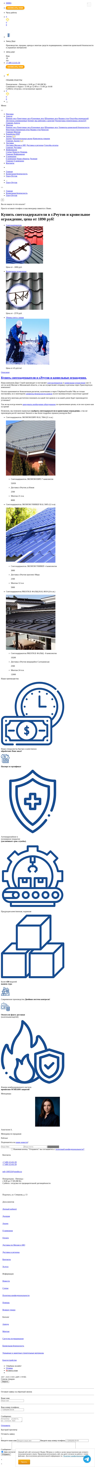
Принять (24, 1462)
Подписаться (53, 1147)
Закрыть (5, 1381)
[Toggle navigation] (2, 110)
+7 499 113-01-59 (13, 63)
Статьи (9, 152)
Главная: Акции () (14, 141)
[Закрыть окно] (89, 4)
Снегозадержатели (14, 225)
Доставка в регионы (35, 145)
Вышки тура (64, 118)
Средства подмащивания (13, 1339)
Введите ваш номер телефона (52, 1440)
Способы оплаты (51, 145)
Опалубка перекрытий (79, 118)
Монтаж (9, 125)
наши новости (22, 1142)
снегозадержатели (54, 383)
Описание (5, 372)
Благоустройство (9, 1360)
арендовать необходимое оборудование (39, 404)
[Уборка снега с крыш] (50, 342)
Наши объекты (23, 159)
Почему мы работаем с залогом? (41, 121)
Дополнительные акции (22, 139)
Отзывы (9, 1368)
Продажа (9, 114)
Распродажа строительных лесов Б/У (70, 121)
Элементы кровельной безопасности (74, 127)
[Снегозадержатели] (50, 245)
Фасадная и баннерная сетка (18, 130)
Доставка (10, 143)
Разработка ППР (13, 134)
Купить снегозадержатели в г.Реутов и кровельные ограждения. (44, 377)
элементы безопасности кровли (39, 394)
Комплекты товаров (41, 139)
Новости (16, 152)
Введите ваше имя (8, 1440)
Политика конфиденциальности (16, 1295)
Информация (11, 150)
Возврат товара (8, 1310)
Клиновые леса (37, 118)
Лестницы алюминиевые (16, 121)
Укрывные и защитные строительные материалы (23, 1353)
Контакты (10, 163)
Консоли (45, 130)
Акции (9, 139)
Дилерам (33, 159)
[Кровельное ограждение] (50, 291)
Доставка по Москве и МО (13, 1245)
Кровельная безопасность (13, 1346)
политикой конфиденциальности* (70, 1149)
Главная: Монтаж (13, 132)
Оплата (5, 1238)
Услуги (5, 1267)
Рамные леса (11, 118)
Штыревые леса (51, 118)
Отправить (5, 1425)
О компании (11, 156)
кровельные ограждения (75, 383)
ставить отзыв (12, 1370)
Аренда (9, 116)
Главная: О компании (15, 161)
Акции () (10, 136)
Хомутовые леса (24, 118)
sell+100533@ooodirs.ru (12, 1172)
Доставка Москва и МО (16, 145)
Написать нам (15, 8)
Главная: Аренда (13, 123)
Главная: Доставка (13, 147)
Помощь (23, 152)
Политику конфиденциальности (75, 1456)
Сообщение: (6, 1449)
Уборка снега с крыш (15, 317)
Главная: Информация (15, 154)
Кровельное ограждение (16, 271)
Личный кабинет (9, 1209)
